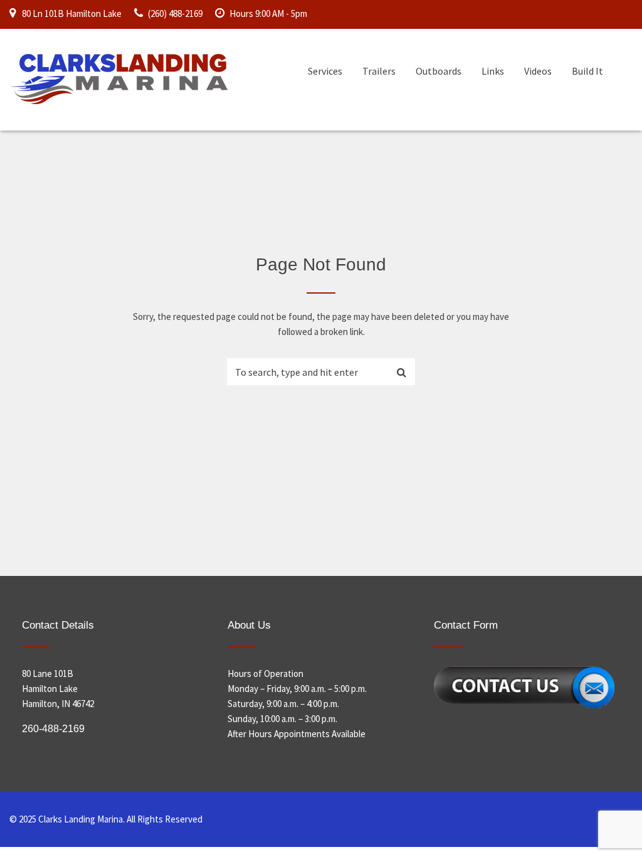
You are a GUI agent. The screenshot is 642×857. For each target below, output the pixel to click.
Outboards (438, 71)
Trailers (379, 71)
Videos (538, 71)
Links (493, 71)
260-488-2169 (53, 728)
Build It (587, 71)
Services (325, 71)
